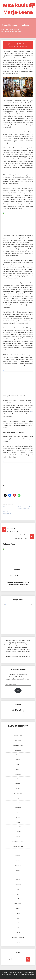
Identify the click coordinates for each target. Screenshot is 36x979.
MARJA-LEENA (18, 831)
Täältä (31, 412)
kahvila (18, 779)
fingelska (18, 759)
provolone (18, 884)
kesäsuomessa (18, 793)
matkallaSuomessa (18, 846)
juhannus (18, 769)
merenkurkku (18, 856)
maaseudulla (18, 827)
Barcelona (18, 750)
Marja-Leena (12, 44)
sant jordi (18, 908)
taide (18, 923)
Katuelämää (18, 783)
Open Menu (32, 4)
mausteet (18, 851)
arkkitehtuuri (18, 740)
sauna (18, 913)
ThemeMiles (30, 974)
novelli (18, 870)
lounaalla (18, 817)
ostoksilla (18, 880)
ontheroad (18, 875)
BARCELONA (12, 46)
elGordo (18, 755)
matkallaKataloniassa (18, 841)
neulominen (18, 865)
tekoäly (18, 932)
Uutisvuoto (6, 507)
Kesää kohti (18, 569)
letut (18, 812)
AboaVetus (18, 731)
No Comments (23, 46)
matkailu (18, 836)
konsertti (18, 803)
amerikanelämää (18, 736)
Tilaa (18, 690)
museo (18, 860)
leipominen (18, 807)
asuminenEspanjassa (18, 745)
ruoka (18, 899)
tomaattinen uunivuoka (18, 937)
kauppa (18, 788)
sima (18, 918)
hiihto (18, 764)
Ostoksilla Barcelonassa (7, 513)
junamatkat (18, 774)
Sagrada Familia (18, 903)
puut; (18, 889)
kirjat (18, 798)
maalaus (18, 822)
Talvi (18, 927)
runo (18, 894)
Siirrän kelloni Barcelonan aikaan (25, 508)
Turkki (18, 942)
